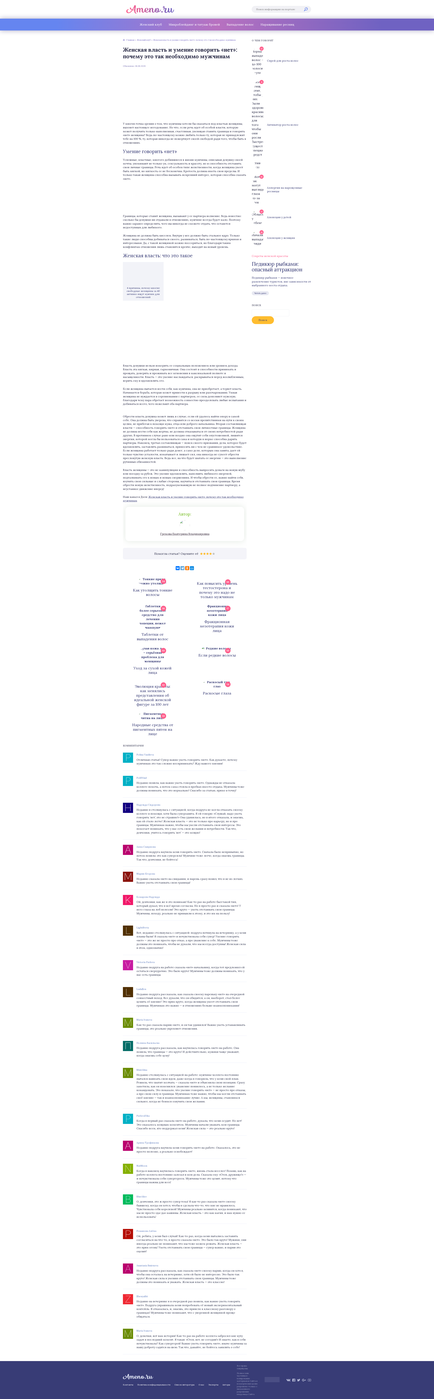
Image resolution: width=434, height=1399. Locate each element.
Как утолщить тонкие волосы (152, 592)
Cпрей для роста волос (283, 60)
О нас (201, 1384)
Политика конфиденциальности (153, 1384)
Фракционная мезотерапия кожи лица (217, 626)
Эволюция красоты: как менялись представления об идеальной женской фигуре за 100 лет (152, 695)
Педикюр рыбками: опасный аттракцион (277, 266)
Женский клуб (151, 24)
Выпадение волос (240, 24)
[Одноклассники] (187, 568)
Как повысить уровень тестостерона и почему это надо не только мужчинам (217, 590)
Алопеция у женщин (281, 238)
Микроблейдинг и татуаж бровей (194, 24)
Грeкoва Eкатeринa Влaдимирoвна (184, 534)
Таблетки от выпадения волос (152, 636)
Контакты (128, 1384)
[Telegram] (182, 568)
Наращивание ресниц (277, 24)
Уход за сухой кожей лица (153, 670)
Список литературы (184, 1384)
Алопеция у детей (279, 217)
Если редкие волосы (217, 655)
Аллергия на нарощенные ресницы (284, 189)
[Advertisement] (185, 94)
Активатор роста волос (283, 124)
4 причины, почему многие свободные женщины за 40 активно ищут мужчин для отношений (143, 292)
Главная (130, 40)
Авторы (226, 1384)
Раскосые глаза (217, 693)
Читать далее (260, 293)
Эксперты (213, 1384)
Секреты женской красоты (270, 256)
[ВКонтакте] (178, 568)
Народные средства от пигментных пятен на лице (152, 729)
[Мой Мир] (192, 568)
